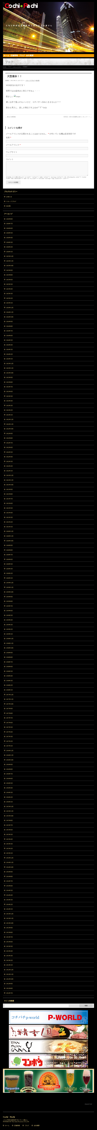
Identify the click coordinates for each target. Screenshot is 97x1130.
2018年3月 (9, 680)
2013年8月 (9, 932)
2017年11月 (9, 699)
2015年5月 (9, 834)
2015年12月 (9, 806)
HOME (4, 66)
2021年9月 (9, 489)
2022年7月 (9, 443)
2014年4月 (9, 895)
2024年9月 (9, 321)
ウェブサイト (11, 152)
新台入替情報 (10, 117)
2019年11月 (9, 587)
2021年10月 (9, 485)
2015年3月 (9, 844)
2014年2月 (9, 904)
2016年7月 (9, 774)
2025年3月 (9, 293)
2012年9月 (9, 984)
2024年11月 (9, 312)
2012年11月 (9, 974)
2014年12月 (9, 858)
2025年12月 (9, 256)
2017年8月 (9, 713)
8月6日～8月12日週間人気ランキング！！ (78, 117)
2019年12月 (9, 583)
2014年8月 (9, 876)
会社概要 (37, 1125)
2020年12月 (9, 531)
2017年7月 (9, 718)
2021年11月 (9, 480)
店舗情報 (17, 1125)
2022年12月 (9, 419)
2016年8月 (9, 769)
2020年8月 (9, 550)
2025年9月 (9, 270)
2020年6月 (9, 559)
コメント (9, 159)
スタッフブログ (17, 66)
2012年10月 (9, 979)
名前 (8, 138)
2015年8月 (9, 820)
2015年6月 (9, 830)
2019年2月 (9, 629)
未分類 (37, 80)
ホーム (7, 1125)
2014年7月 (9, 881)
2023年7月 (9, 387)
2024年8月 (9, 326)
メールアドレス (13, 145)
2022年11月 (9, 424)
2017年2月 (9, 741)
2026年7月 (9, 223)
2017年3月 (9, 736)
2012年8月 (9, 988)
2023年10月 (9, 373)
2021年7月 (9, 499)
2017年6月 (9, 722)
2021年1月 (9, 527)
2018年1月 (9, 690)
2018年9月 (9, 653)
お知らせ (9, 197)
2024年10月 (9, 317)
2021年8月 (9, 494)
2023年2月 (9, 410)
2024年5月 (9, 340)
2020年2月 (9, 573)
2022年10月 (9, 429)
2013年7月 (9, 937)
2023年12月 (9, 363)
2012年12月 (9, 970)
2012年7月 (9, 993)
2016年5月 (9, 783)
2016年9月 (9, 764)
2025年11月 (9, 261)
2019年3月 (9, 625)
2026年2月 (9, 247)
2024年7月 (9, 331)
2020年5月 (9, 564)
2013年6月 (9, 942)
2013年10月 (9, 923)
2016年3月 (9, 792)
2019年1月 (9, 634)
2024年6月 (9, 335)
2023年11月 (9, 368)
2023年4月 (9, 401)
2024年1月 (9, 359)
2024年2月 (9, 354)
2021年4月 (9, 513)
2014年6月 (9, 886)
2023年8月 (9, 382)
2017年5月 (9, 727)
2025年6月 (9, 279)
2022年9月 (9, 433)
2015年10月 (9, 816)
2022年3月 (9, 461)
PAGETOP (88, 1104)
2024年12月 (9, 307)
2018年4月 (9, 676)
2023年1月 (9, 415)
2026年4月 (9, 237)
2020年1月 (9, 578)
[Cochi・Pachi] (48, 49)
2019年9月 (9, 597)
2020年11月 (9, 536)
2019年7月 (9, 606)
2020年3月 (9, 569)
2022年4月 (9, 457)
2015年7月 (9, 825)
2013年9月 (9, 928)
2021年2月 (9, 522)
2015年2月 (9, 848)
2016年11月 (9, 755)
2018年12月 (9, 638)
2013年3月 (9, 956)
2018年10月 (9, 648)
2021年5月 (9, 508)
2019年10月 (9, 592)
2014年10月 (9, 867)
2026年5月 (9, 233)
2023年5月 (9, 396)
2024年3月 (9, 349)
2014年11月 (9, 862)
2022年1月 (9, 471)
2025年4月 (9, 289)
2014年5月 (9, 890)
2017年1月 (9, 746)
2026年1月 (9, 252)
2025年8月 (9, 275)
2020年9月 (9, 545)
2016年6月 (9, 778)
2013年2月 (9, 960)
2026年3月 (9, 242)
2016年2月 (9, 797)
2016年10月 (9, 760)
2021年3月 (9, 517)
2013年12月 (9, 914)
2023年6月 (9, 391)
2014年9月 (9, 872)
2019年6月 (9, 610)
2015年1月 (9, 853)
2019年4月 (9, 620)
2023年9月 (9, 377)
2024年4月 (9, 345)
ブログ (27, 1125)
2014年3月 (9, 900)
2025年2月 (9, 298)
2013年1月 (9, 965)
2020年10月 (9, 541)
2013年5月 (9, 946)
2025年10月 (9, 265)
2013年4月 (9, 951)
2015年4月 (9, 839)
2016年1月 (9, 802)
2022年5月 (9, 452)
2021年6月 (9, 503)
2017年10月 (9, 704)
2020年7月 (9, 555)
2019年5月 (9, 615)
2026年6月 (9, 228)
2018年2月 (9, 685)
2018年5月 (9, 671)
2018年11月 (9, 643)
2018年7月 (9, 662)
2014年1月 (9, 909)
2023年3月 (9, 405)
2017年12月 (9, 695)
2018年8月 (9, 657)
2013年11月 (9, 918)
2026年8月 (9, 219)
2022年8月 (9, 438)
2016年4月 (9, 788)
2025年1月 (9, 303)
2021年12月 (9, 475)
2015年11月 (9, 811)
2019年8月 (9, 601)
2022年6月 (9, 447)
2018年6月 (9, 666)
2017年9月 (9, 708)
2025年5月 (9, 284)
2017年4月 (9, 732)
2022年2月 (9, 466)
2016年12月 (9, 750)
